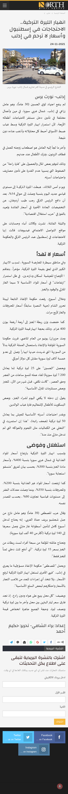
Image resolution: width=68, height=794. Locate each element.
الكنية (62, 707)
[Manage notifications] (60, 786)
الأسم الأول (60, 693)
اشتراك (59, 721)
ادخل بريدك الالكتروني (54, 677)
